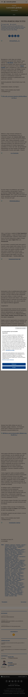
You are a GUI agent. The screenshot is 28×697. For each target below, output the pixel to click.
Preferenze (14, 364)
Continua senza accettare (21, 328)
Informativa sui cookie (10, 350)
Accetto (14, 367)
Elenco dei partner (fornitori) (8, 359)
